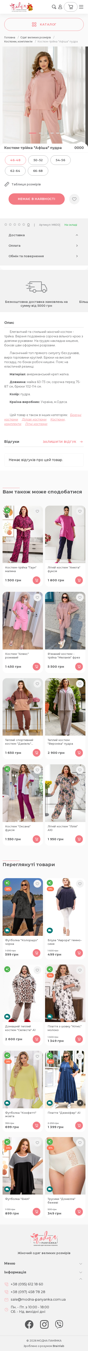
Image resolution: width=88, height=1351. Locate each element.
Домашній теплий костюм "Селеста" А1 (20, 1028)
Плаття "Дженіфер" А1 (64, 1112)
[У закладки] (74, 199)
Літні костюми (36, 424)
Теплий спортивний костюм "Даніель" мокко (19, 742)
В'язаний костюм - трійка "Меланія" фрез (64, 655)
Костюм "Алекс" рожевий (17, 655)
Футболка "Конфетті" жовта (20, 1114)
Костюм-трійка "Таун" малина (21, 569)
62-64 (15, 171)
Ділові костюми (34, 419)
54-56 (60, 160)
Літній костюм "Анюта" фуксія (64, 569)
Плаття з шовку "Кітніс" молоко (65, 1028)
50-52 (38, 160)
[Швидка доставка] (23, 907)
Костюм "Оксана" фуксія (18, 828)
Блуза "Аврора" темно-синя (65, 941)
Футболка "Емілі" (17, 1199)
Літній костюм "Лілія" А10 (63, 828)
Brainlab (58, 1346)
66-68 (38, 171)
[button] (54, 6)
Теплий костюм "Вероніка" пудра (60, 741)
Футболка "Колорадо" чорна (21, 941)
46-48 (15, 160)
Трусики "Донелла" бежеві (61, 1200)
